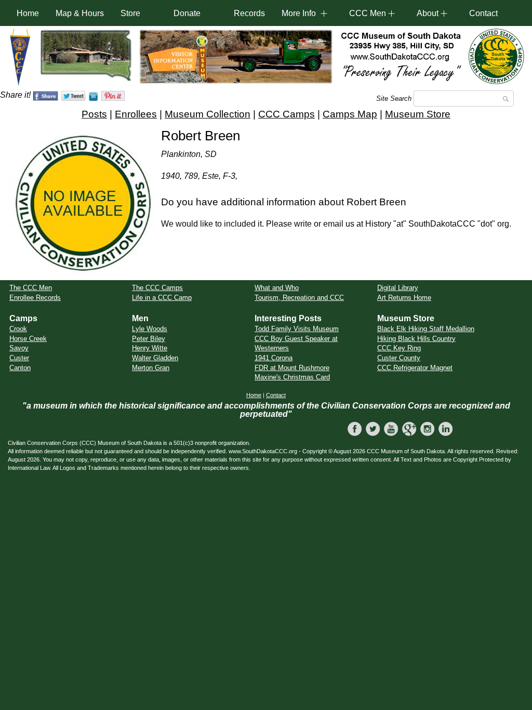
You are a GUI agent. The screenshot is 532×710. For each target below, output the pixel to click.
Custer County (398, 358)
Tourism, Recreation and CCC (299, 297)
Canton (20, 368)
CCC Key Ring (399, 348)
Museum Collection (207, 114)
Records (249, 13)
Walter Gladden (155, 358)
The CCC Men (30, 288)
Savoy (19, 348)
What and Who (277, 288)
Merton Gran (150, 368)
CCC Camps (286, 114)
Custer (19, 358)
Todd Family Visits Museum (297, 329)
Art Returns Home (404, 297)
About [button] (427, 13)
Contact (483, 13)
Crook (18, 329)
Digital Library (397, 288)
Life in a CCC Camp (162, 297)
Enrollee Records (35, 297)
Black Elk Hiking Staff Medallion (425, 329)
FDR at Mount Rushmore (292, 368)
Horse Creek (28, 339)
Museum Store (417, 114)
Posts (94, 114)
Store (130, 13)
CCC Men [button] (367, 13)
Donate (187, 13)
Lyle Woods (149, 329)
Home (28, 13)
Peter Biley (148, 339)
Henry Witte (149, 348)
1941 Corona (273, 358)
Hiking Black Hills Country (416, 339)
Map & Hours (80, 13)
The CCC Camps (157, 288)
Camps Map (350, 114)
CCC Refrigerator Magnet (415, 368)
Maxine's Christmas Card (292, 377)
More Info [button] (299, 13)
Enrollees (136, 114)
